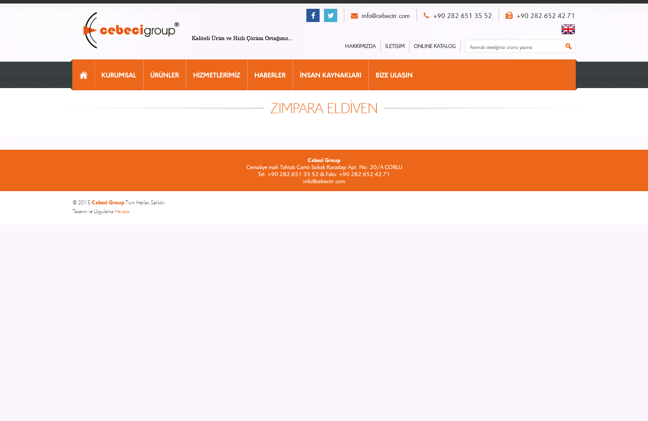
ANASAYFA (83, 74)
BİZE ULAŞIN (394, 74)
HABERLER (270, 74)
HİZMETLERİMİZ (216, 74)
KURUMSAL (118, 74)
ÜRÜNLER (164, 74)
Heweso (122, 211)
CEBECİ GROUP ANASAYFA (140, 31)
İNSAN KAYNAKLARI (330, 74)
